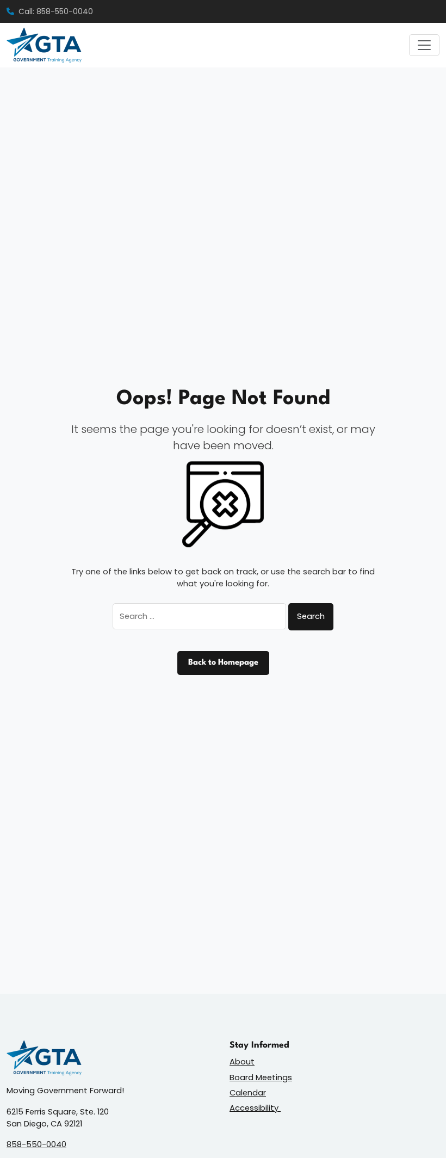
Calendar (248, 1092)
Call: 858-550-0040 (55, 11)
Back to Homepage (223, 663)
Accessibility (255, 1107)
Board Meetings (261, 1077)
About (242, 1061)
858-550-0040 (36, 1144)
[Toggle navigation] (424, 45)
